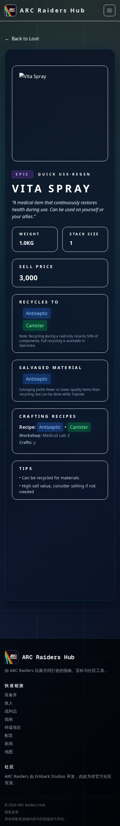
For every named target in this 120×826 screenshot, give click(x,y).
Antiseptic (37, 313)
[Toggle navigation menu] (109, 10)
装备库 (11, 694)
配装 (9, 735)
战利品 (11, 711)
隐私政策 (12, 812)
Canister (35, 325)
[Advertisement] (60, 539)
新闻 (9, 743)
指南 (9, 719)
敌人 (9, 703)
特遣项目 (13, 727)
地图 (9, 751)
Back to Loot (22, 38)
